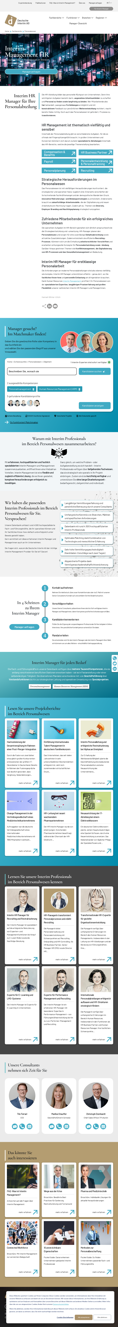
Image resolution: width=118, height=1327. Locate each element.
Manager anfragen (95, 3)
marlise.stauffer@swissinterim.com (52, 1126)
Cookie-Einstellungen (65, 1317)
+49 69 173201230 (115, 658)
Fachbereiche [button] (55, 17)
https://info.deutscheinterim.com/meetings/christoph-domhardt (103, 1126)
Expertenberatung (25, 3)
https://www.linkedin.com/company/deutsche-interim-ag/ (115, 669)
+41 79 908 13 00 (59, 1126)
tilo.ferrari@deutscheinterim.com (15, 1126)
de (108, 3)
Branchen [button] (86, 17)
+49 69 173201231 (22, 1126)
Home (7, 31)
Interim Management (72, 281)
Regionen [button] (100, 17)
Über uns (82, 3)
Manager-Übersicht (78, 23)
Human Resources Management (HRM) (71, 686)
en (111, 3)
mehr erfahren (25, 783)
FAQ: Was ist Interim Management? (62, 3)
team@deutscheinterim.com (115, 664)
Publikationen (40, 3)
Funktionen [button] (71, 17)
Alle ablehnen (102, 1317)
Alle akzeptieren (84, 1317)
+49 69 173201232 (96, 1126)
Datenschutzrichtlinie (61, 1304)
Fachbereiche (17, 31)
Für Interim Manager (101, 9)
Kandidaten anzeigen (93, 405)
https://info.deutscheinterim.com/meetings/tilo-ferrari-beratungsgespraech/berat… (29, 1126)
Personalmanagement (40, 686)
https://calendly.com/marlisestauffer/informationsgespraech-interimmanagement (66, 1126)
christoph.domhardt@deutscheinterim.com (88, 1126)
